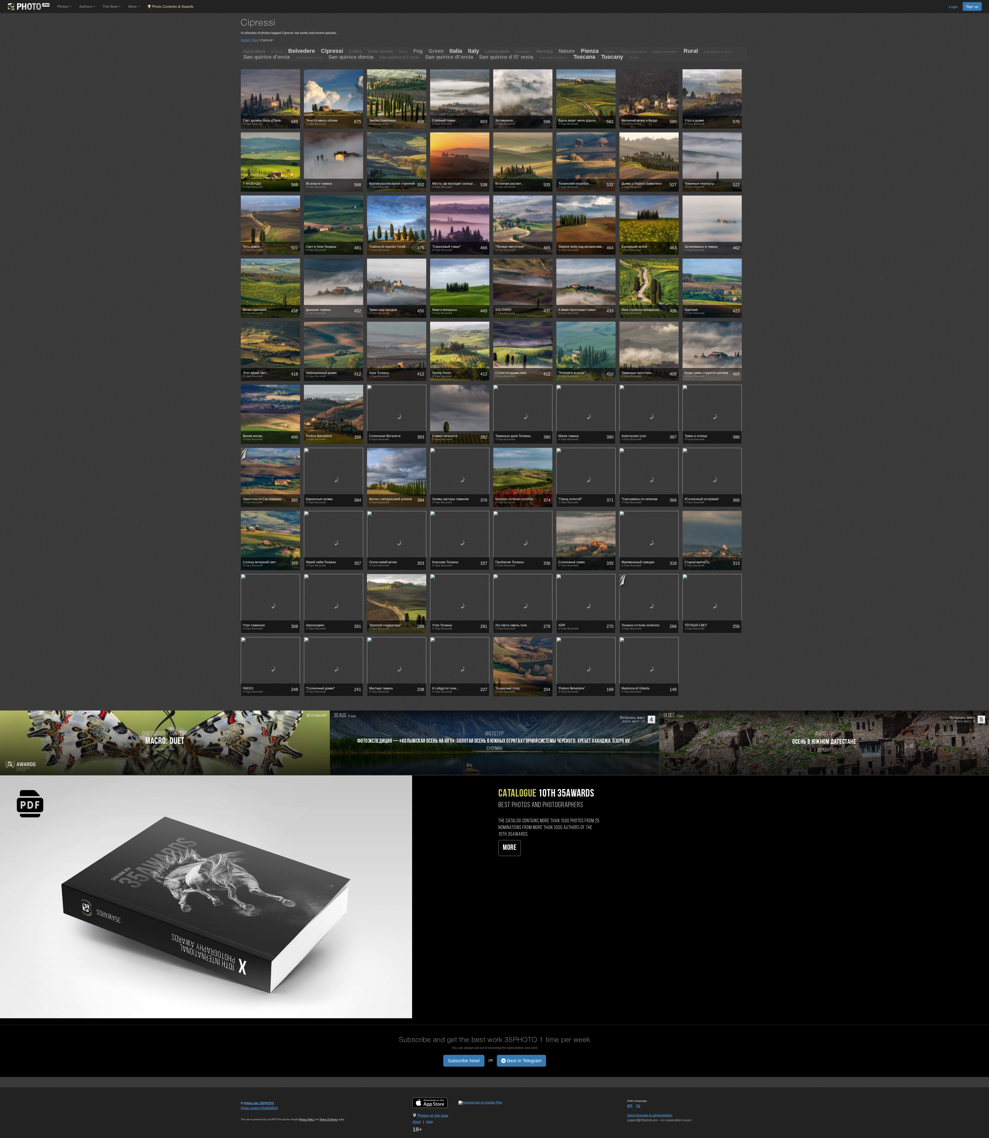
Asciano (276, 52)
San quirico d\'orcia (449, 57)
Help (429, 1122)
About (417, 1122)
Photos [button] (63, 6)
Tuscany (612, 57)
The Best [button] (110, 6)
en (629, 1105)
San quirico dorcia (350, 57)
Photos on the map (432, 1115)
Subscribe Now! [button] (464, 1060)
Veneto (634, 57)
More (509, 848)
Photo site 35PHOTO (259, 1103)
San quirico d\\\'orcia (553, 57)
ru (638, 1105)
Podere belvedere (665, 52)
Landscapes (497, 51)
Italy (473, 51)
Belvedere (301, 51)
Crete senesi (380, 51)
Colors (355, 51)
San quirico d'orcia (266, 57)
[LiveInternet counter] (252, 1113)
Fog (418, 51)
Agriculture (254, 51)
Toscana (584, 57)
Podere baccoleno (633, 52)
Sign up (972, 6)
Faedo (402, 52)
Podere (609, 52)
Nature (567, 51)
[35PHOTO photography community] (27, 6)
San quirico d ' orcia (717, 52)
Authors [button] (86, 6)
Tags (255, 40)
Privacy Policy (306, 1119)
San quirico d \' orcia (399, 57)
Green (436, 51)
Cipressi (332, 51)
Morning (544, 51)
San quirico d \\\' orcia (506, 57)
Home (245, 40)
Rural (691, 51)
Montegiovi (523, 52)
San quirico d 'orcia (309, 57)
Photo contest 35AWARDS (259, 1108)
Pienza (590, 51)
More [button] (133, 6)
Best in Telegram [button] (524, 1060)
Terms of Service (329, 1119)
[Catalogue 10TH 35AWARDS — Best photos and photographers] (206, 896)
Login (953, 6)
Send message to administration (649, 1115)
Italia (455, 51)
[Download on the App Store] (435, 1103)
